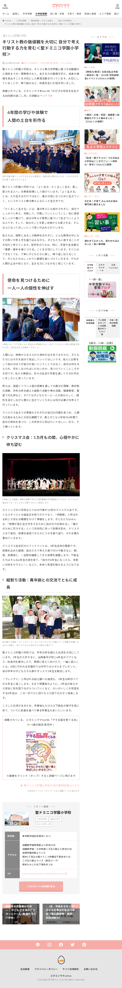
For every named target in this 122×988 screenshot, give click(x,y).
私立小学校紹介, (31, 63)
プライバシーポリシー (46, 969)
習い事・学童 (57, 13)
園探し (16, 13)
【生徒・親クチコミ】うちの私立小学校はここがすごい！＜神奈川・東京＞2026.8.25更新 (102, 161)
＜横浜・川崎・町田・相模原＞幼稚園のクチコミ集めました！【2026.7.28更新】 (102, 118)
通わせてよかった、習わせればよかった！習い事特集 (102, 242)
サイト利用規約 (71, 969)
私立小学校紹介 (65, 20)
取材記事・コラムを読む (42, 20)
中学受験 (27, 13)
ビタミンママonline (61, 975)
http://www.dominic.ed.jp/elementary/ (43, 873)
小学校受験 (41, 13)
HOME (8, 20)
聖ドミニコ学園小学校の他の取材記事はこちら (52, 785)
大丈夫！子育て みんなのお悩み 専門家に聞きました (101, 203)
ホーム (5, 13)
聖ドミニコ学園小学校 (14, 35)
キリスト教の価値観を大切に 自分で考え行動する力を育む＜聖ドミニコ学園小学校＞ (43, 24)
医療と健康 (90, 13)
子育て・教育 (74, 13)
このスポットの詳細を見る (41, 886)
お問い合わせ (91, 969)
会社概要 (25, 969)
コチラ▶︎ (47, 95)
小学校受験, (44, 63)
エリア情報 (105, 13)
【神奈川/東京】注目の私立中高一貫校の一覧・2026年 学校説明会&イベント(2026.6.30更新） (102, 75)
